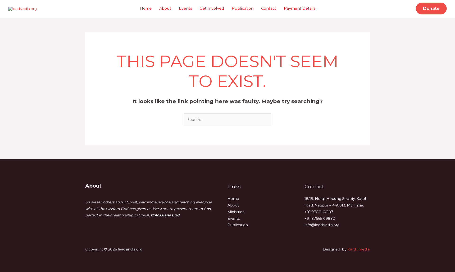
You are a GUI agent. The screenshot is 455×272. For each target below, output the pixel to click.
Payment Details (299, 8)
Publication (243, 8)
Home (146, 8)
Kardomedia (358, 249)
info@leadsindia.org (322, 225)
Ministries (236, 212)
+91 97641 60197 (319, 212)
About (165, 8)
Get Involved (212, 8)
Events (185, 8)
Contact (268, 8)
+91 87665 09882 (320, 218)
